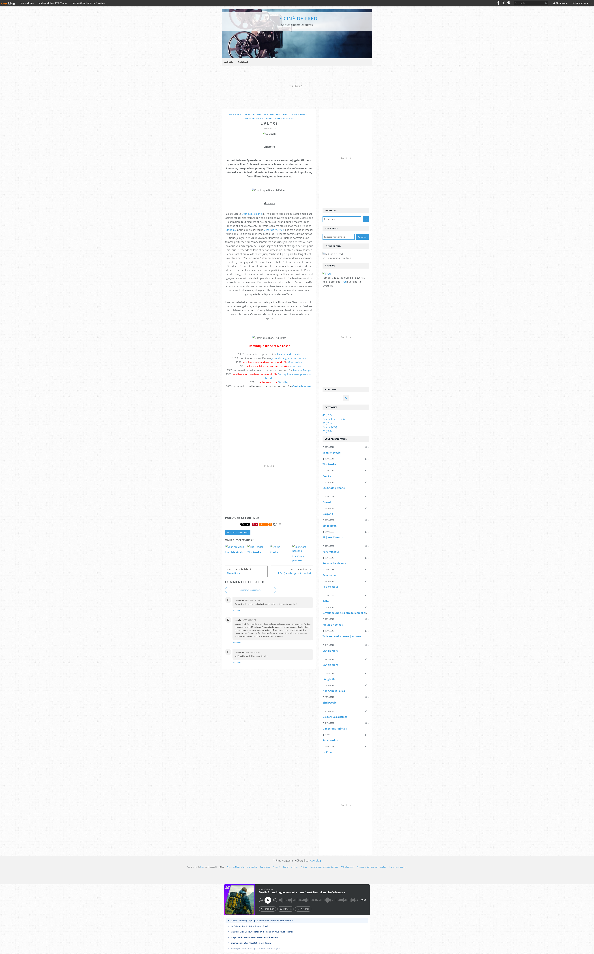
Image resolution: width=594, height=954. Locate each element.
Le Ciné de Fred (297, 18)
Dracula (327, 502)
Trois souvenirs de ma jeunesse (342, 636)
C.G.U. (304, 867)
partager (287, 909)
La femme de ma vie (288, 354)
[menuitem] (228, 62)
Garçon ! (328, 514)
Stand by (231, 230)
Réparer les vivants (334, 563)
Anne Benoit (283, 114)
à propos (305, 909)
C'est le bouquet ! (302, 386)
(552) (327, 415)
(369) (327, 431)
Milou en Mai (295, 362)
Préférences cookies (398, 867)
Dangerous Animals (335, 728)
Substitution (330, 740)
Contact (243, 61)
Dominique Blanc (263, 114)
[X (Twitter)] (503, 3)
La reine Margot (302, 370)
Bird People (329, 702)
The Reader (329, 464)
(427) (330, 427)
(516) (327, 423)
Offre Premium (347, 867)
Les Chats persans (334, 488)
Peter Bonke (282, 118)
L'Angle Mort (330, 650)
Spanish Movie (331, 452)
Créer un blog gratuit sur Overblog (242, 867)
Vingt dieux (329, 525)
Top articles (265, 867)
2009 (231, 114)
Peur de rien (330, 575)
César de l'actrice (274, 230)
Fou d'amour (330, 587)
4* (292, 118)
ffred (344, 281)
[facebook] (498, 3)
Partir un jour (331, 551)
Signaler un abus (290, 867)
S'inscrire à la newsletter (238, 532)
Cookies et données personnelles (371, 867)
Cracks (327, 476)
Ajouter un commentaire (251, 590)
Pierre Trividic (265, 118)
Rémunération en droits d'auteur (324, 867)
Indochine (295, 366)
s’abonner (269, 909)
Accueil (228, 61)
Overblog (315, 860)
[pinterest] (508, 3)
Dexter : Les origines (335, 717)
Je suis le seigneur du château (288, 358)
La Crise (327, 752)
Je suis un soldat (333, 624)
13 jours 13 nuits (333, 537)
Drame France (243, 114)
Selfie (326, 601)
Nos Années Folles (334, 691)
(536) (334, 419)
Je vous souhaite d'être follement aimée (347, 613)
